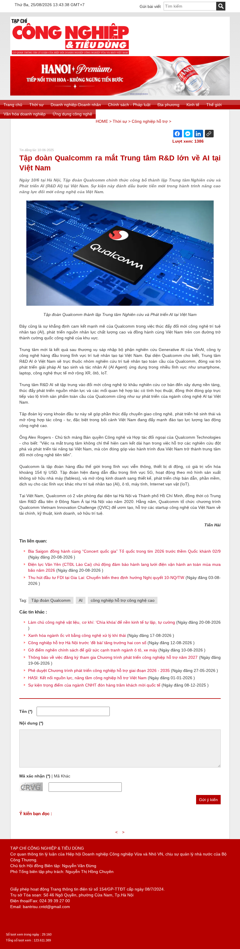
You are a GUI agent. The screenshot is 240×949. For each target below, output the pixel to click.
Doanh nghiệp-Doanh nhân (76, 104)
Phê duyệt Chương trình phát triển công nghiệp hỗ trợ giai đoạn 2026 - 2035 (99, 670)
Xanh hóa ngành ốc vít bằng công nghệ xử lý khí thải (77, 635)
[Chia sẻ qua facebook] (177, 133)
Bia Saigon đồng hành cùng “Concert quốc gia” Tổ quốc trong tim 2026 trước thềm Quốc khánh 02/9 (124, 551)
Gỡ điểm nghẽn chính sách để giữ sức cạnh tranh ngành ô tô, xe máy (92, 650)
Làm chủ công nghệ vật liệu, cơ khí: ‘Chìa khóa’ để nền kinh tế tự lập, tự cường (101, 622)
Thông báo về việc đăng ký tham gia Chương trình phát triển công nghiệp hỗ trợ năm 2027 (113, 657)
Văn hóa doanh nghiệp (25, 114)
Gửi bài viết (150, 6)
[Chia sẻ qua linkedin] (198, 133)
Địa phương (168, 104)
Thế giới (214, 104)
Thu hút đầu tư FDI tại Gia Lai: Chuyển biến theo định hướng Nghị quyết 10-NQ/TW (107, 577)
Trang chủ (13, 104)
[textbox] (190, 6)
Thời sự (36, 104)
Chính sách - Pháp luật (129, 104)
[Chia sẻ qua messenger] (188, 133)
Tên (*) (25, 711)
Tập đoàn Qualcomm (51, 600)
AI (81, 600)
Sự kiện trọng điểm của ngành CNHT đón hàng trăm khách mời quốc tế (94, 685)
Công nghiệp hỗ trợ (150, 121)
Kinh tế (192, 104)
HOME (102, 121)
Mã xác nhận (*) (34, 776)
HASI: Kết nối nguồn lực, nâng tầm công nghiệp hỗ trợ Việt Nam (87, 677)
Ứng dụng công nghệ (72, 114)
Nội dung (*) (31, 723)
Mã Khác (62, 776)
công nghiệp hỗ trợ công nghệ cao (123, 600)
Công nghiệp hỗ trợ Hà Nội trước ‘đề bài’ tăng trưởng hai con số (87, 642)
